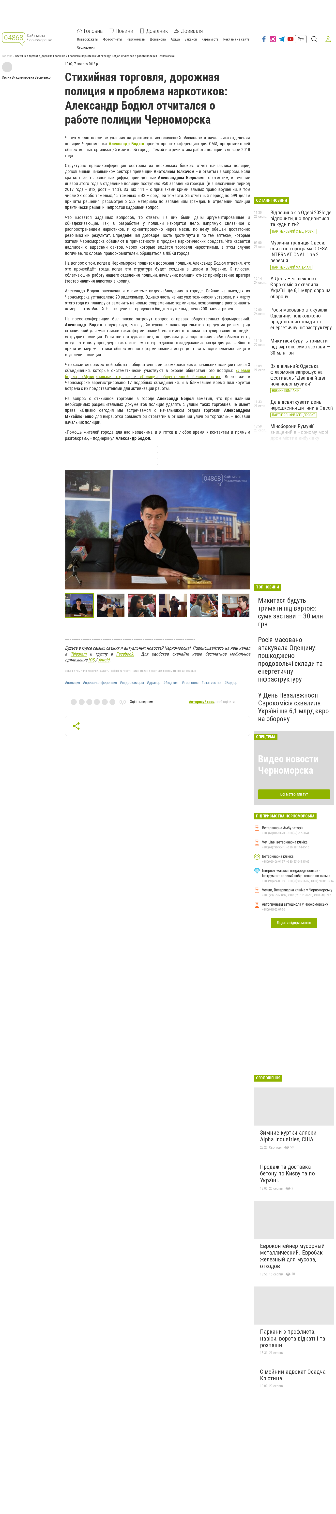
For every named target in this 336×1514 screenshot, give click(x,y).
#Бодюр (230, 683)
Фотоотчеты (112, 39)
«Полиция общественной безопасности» (180, 376)
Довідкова (158, 39)
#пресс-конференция (100, 683)
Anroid (103, 659)
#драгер (153, 683)
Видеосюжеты (87, 39)
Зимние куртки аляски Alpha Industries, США (288, 1136)
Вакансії (191, 39)
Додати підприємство (294, 922)
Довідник (157, 31)
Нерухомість (136, 39)
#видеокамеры (132, 683)
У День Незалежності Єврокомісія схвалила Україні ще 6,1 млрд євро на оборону (300, 287)
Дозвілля (192, 31)
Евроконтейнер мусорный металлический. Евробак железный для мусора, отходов (292, 1256)
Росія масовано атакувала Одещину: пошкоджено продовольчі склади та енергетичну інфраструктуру (301, 318)
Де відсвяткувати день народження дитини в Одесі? (302, 405)
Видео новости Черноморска (288, 764)
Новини (124, 31)
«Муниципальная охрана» (106, 376)
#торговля (190, 683)
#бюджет (171, 683)
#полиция (72, 683)
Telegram (79, 654)
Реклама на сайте (236, 39)
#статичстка (211, 683)
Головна (93, 31)
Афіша (175, 39)
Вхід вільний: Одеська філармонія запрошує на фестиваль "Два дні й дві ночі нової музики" (297, 375)
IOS (91, 659)
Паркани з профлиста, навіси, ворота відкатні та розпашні (292, 1338)
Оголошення (86, 47)
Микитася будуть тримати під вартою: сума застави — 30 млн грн (300, 347)
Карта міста (210, 39)
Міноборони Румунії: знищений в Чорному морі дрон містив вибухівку (299, 432)
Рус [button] (301, 39)
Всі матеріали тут (294, 794)
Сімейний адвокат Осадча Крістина (293, 1375)
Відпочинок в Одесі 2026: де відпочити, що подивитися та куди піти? (301, 218)
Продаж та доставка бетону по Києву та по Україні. (287, 1173)
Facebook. (125, 654)
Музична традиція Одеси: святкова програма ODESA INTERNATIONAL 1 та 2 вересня (299, 251)
